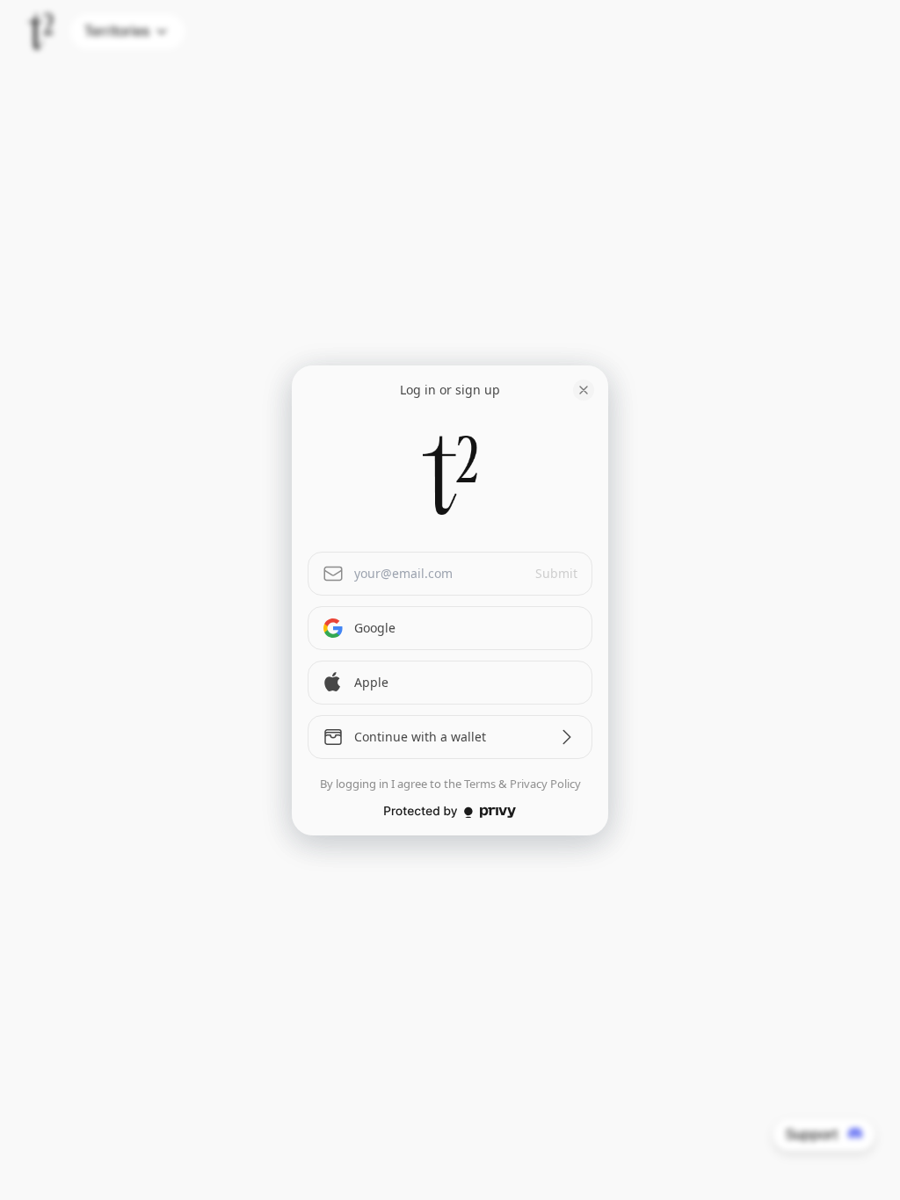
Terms (480, 784)
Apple (371, 682)
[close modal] (583, 390)
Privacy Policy (545, 784)
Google (375, 627)
